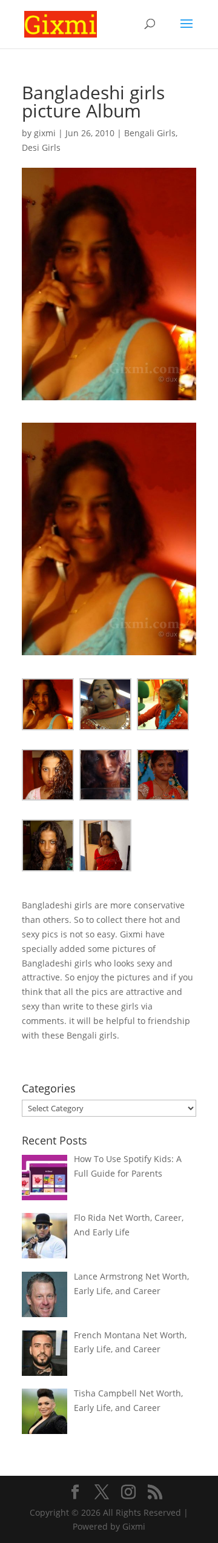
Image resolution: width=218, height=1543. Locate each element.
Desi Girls (41, 147)
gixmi (45, 133)
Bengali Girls (150, 133)
